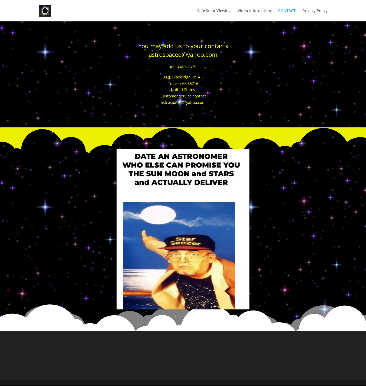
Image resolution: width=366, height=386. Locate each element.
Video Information (254, 11)
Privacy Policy (315, 11)
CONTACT (287, 11)
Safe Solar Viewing (214, 11)
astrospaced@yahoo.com (183, 54)
